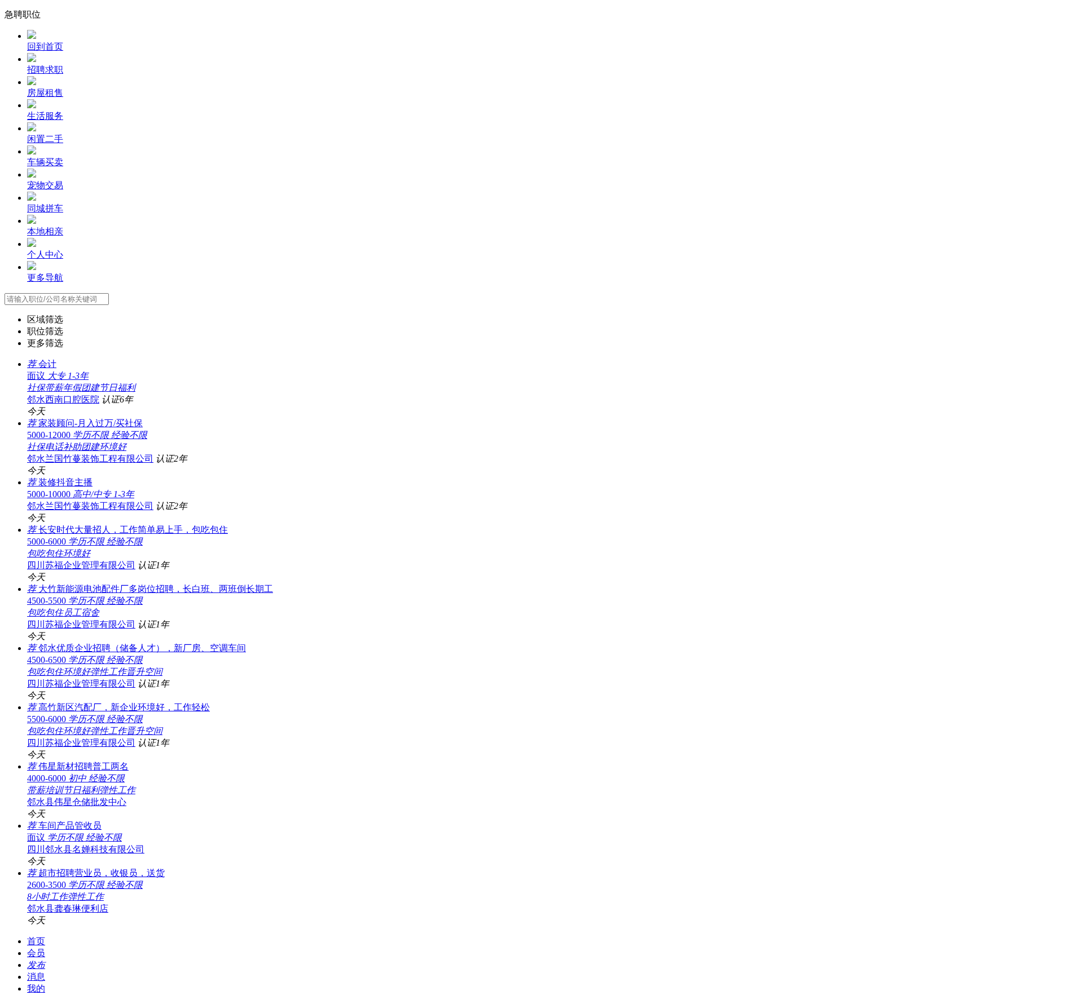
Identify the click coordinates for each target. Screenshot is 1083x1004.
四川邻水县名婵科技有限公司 (85, 849)
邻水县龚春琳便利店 (67, 908)
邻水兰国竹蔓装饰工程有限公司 (90, 458)
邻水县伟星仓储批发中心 (76, 802)
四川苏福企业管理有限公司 (81, 565)
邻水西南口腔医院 (63, 399)
